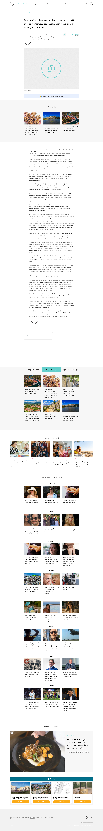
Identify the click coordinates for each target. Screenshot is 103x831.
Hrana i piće (23, 4)
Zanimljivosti (52, 4)
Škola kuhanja (64, 4)
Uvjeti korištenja (77, 825)
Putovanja (33, 4)
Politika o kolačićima (90, 825)
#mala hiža (76, 13)
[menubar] (91, 3)
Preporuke (74, 4)
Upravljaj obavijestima (88, 822)
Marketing (73, 825)
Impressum (69, 825)
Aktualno (42, 4)
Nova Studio (75, 34)
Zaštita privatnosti (83, 825)
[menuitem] (91, 3)
